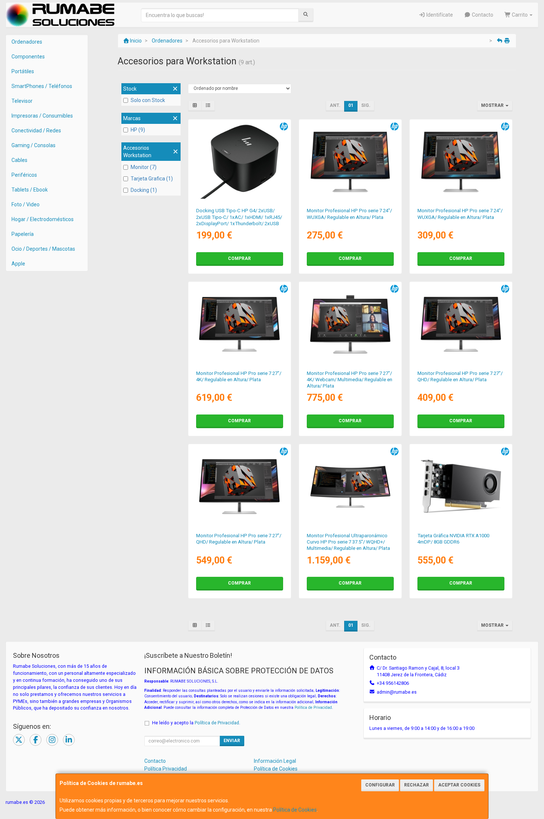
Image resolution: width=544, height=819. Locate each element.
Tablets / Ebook (29, 190)
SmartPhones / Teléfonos (41, 86)
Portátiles (22, 71)
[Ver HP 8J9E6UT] (239, 486)
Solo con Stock (148, 100)
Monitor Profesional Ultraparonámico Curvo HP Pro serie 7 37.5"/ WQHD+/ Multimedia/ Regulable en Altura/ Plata (348, 542)
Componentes (28, 57)
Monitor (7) (144, 167)
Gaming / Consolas (33, 145)
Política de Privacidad (313, 707)
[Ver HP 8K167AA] (350, 486)
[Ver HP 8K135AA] (350, 324)
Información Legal (275, 761)
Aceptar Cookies (459, 785)
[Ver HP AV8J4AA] (461, 486)
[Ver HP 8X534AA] (350, 162)
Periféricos (24, 175)
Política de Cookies (295, 810)
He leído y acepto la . (196, 722)
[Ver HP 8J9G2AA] (239, 324)
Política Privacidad (165, 769)
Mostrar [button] (493, 105)
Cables (19, 160)
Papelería (22, 234)
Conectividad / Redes (36, 130)
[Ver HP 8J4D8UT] (461, 324)
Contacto (482, 15)
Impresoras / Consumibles (42, 116)
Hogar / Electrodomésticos (42, 219)
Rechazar (416, 785)
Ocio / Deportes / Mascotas (43, 249)
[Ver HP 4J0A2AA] (239, 162)
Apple (18, 264)
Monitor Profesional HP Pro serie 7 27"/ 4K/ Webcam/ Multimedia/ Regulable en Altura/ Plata (349, 379)
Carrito (520, 15)
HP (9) (138, 130)
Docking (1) (144, 190)
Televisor (22, 101)
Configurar (380, 785)
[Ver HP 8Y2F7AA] (461, 162)
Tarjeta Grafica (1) (152, 179)
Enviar (232, 740)
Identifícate (439, 15)
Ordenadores (26, 42)
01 (350, 105)
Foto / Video (25, 204)
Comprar (239, 258)
